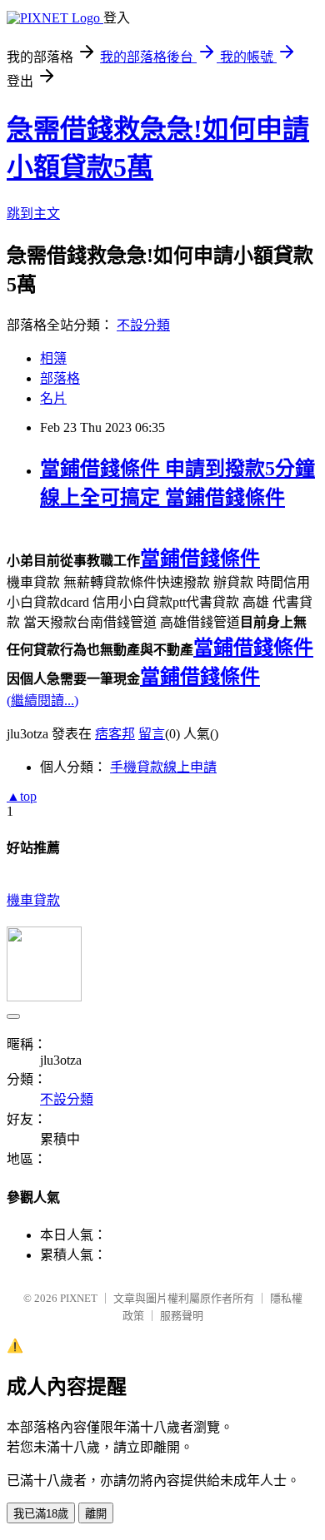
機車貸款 (33, 900)
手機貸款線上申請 (163, 767)
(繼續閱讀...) (42, 700)
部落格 (60, 378)
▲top (22, 796)
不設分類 (143, 325)
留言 (151, 734)
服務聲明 (181, 1315)
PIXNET (79, 1298)
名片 (53, 398)
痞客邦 (115, 734)
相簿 (53, 358)
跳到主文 (33, 213)
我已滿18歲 (40, 1514)
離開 (96, 1514)
